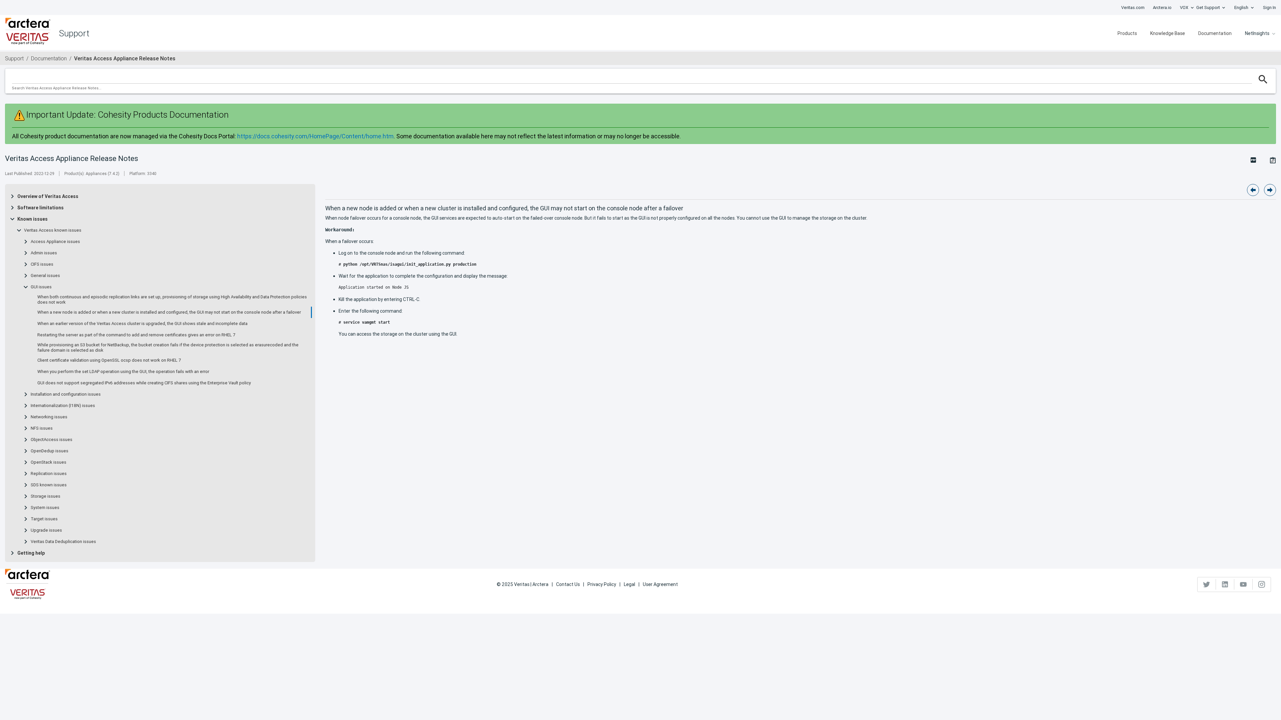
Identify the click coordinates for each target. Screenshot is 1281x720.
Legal (629, 584)
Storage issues (45, 496)
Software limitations (40, 207)
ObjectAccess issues (51, 439)
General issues (45, 275)
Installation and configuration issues (66, 394)
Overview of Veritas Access (47, 196)
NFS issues (42, 428)
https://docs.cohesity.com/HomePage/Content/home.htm (315, 136)
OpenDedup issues (49, 451)
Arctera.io (1162, 7)
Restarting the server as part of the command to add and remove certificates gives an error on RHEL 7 (136, 335)
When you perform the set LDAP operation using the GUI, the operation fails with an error (123, 371)
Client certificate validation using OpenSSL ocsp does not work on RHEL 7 (109, 360)
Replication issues (49, 473)
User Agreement (660, 584)
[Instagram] (1262, 584)
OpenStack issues (48, 462)
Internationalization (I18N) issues (63, 405)
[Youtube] (1243, 584)
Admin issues (44, 253)
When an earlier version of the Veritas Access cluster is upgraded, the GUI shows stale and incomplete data (142, 323)
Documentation (1215, 33)
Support (14, 58)
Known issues (32, 219)
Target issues (44, 519)
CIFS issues (42, 264)
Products (1127, 33)
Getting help (31, 553)
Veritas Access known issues (52, 230)
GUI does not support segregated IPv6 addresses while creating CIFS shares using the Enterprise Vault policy (144, 383)
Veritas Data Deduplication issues (63, 541)
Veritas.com (1133, 7)
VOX (1184, 7)
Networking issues (49, 417)
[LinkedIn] (1225, 584)
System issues (45, 507)
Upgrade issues (46, 530)
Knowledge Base (1167, 33)
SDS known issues (49, 485)
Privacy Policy (601, 584)
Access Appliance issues (55, 241)
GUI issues (41, 287)
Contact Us (568, 584)
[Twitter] (1207, 584)
